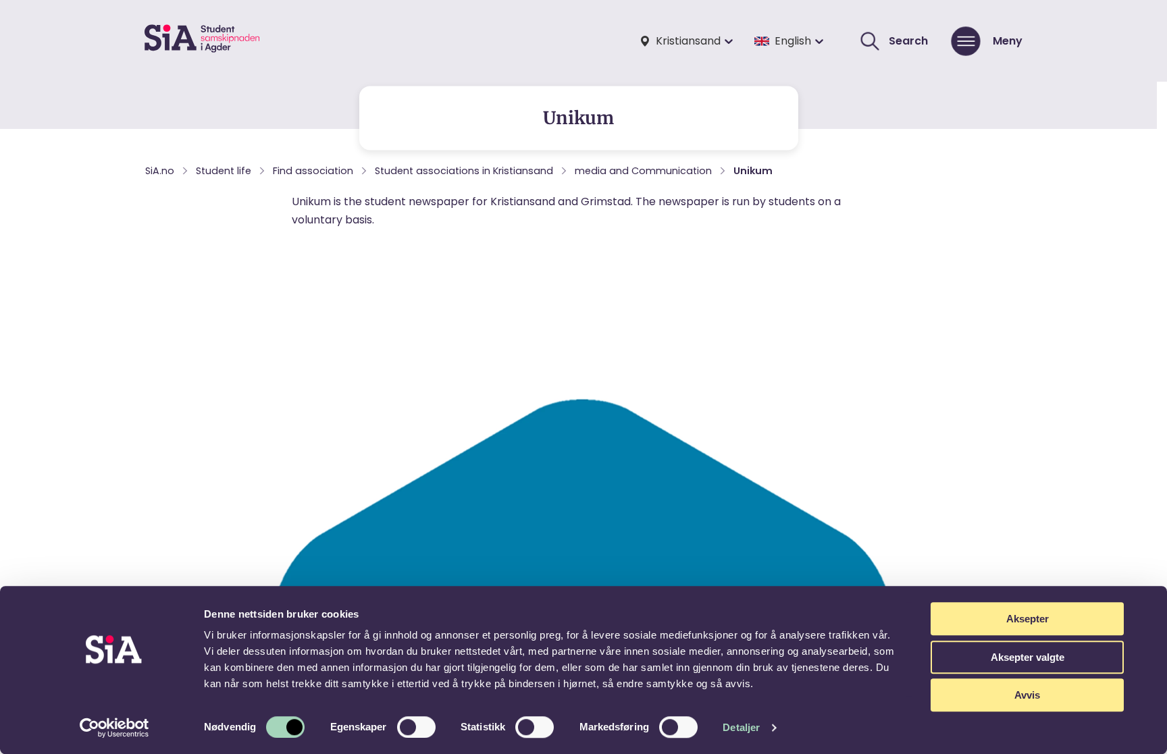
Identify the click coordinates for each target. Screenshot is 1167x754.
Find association (313, 171)
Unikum (753, 171)
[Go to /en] (202, 41)
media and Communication (643, 171)
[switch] (416, 727)
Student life (223, 171)
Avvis (1027, 695)
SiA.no (159, 171)
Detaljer (741, 727)
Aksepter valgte (1027, 657)
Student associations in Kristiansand (464, 171)
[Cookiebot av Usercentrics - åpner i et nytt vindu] (114, 728)
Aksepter (1027, 618)
